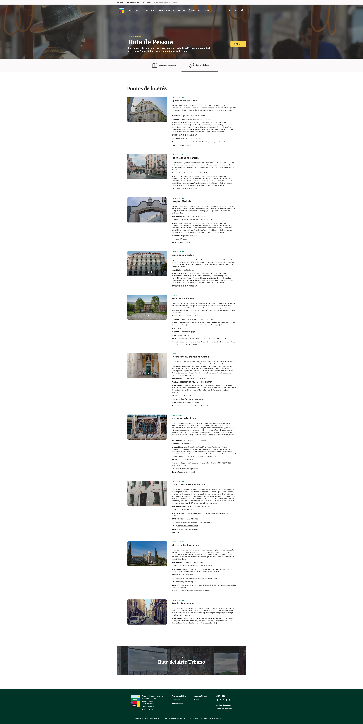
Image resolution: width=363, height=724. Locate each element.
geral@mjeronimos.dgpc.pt (186, 582)
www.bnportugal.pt (188, 332)
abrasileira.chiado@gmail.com (187, 469)
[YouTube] (220, 700)
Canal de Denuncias (216, 718)
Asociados (176, 700)
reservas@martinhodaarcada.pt (187, 402)
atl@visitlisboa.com (223, 705)
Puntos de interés (203, 65)
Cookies (204, 718)
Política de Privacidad (191, 718)
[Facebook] (226, 700)
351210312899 (149, 710)
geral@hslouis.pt (183, 239)
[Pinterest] (217, 700)
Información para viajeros (162, 2)
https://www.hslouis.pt (189, 236)
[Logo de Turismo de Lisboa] (121, 10)
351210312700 (149, 707)
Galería (175, 2)
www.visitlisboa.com (224, 708)
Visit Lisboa (120, 2)
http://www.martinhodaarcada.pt (192, 399)
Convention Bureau (133, 2)
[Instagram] (229, 700)
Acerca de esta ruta (167, 65)
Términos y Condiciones (173, 718)
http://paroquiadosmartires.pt (191, 138)
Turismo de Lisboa (179, 696)
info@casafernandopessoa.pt (187, 526)
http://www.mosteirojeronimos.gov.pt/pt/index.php (199, 578)
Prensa (196, 700)
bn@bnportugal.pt (183, 335)
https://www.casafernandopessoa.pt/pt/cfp (196, 522)
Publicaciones (177, 704)
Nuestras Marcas (200, 696)
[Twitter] (223, 700)
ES (244, 10)
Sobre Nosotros (146, 2)
